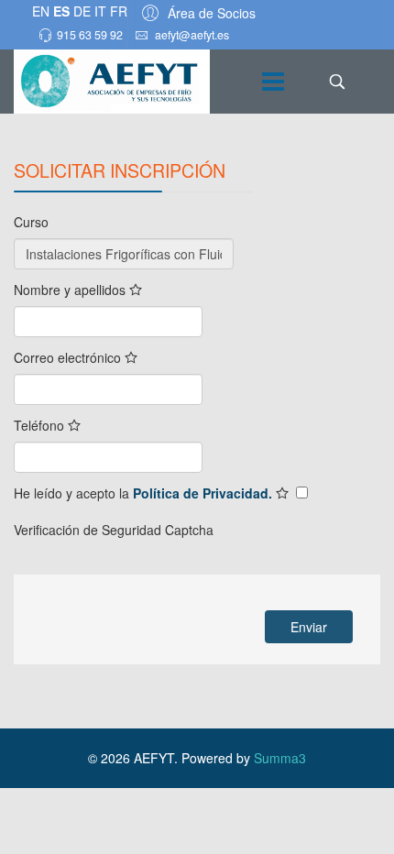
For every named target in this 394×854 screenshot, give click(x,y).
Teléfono (41, 425)
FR (118, 11)
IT (100, 11)
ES (61, 11)
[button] (196, 12)
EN (40, 11)
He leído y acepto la (145, 493)
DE (82, 11)
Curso (31, 222)
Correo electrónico (69, 357)
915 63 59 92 (90, 35)
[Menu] (273, 81)
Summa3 (280, 758)
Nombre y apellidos (71, 289)
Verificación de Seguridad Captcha (113, 529)
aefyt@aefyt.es (192, 35)
